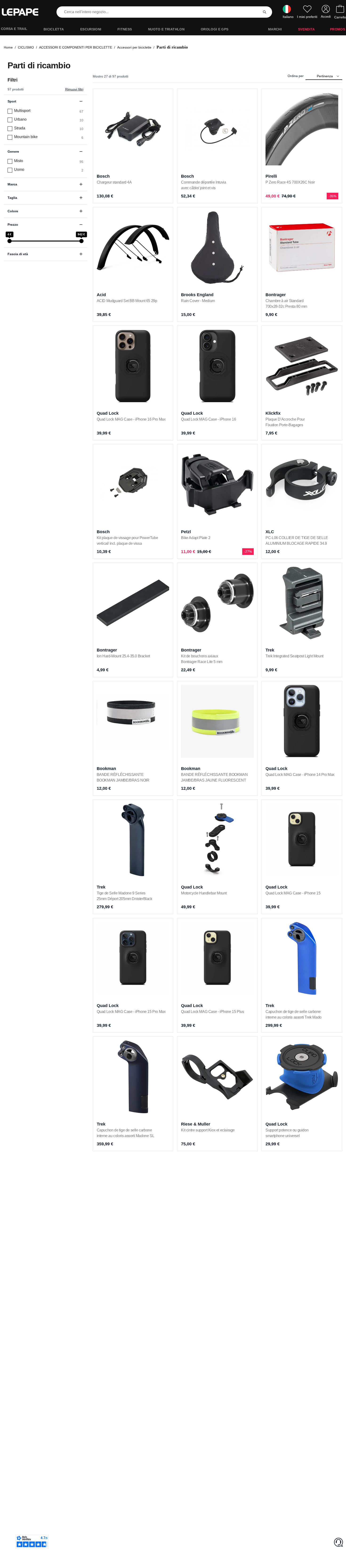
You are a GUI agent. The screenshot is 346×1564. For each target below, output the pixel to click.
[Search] (264, 12)
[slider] (9, 241)
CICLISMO (26, 47)
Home (8, 47)
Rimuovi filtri (74, 89)
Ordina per (296, 76)
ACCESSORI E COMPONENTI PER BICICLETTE (75, 47)
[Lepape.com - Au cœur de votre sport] (23, 12)
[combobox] (158, 12)
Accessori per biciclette (134, 47)
